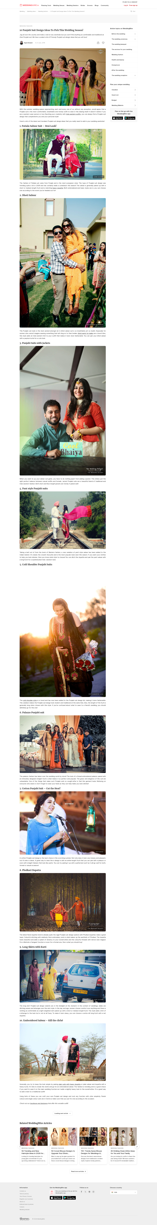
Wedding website (25, 1209)
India (115, 1192)
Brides (83, 5)
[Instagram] (93, 1191)
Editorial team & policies (27, 1204)
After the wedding (118, 70)
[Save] (103, 43)
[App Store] (56, 1199)
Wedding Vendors (72, 5)
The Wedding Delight (95, 103)
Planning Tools (46, 5)
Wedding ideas (31, 11)
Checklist (115, 90)
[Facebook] (81, 1191)
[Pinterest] (89, 1191)
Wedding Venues (58, 5)
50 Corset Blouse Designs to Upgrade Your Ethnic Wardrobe (63, 1152)
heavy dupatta (58, 188)
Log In (126, 5)
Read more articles (77, 1171)
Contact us (23, 1191)
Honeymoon (116, 65)
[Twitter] (85, 1191)
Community (105, 5)
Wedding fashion (43, 11)
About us (22, 1201)
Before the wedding (118, 34)
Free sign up (133, 5)
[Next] (137, 1147)
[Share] (98, 43)
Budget (114, 100)
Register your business (26, 1199)
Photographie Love (96, 694)
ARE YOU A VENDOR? (130, 2)
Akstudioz (99, 852)
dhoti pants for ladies (85, 333)
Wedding (22, 11)
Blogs (97, 5)
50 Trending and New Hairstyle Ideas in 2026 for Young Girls (32, 1152)
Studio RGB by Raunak (95, 324)
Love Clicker (98, 177)
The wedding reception (119, 75)
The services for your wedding (122, 49)
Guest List (115, 95)
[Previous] (20, 1147)
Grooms (90, 5)
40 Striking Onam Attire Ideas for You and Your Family (123, 1152)
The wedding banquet (119, 44)
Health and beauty (118, 60)
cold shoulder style (30, 700)
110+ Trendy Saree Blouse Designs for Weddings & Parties (91, 1152)
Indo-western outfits (73, 114)
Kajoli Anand (28, 43)
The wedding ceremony (119, 39)
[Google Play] (69, 1199)
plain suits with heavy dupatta (69, 1084)
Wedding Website (117, 105)
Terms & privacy (24, 1193)
